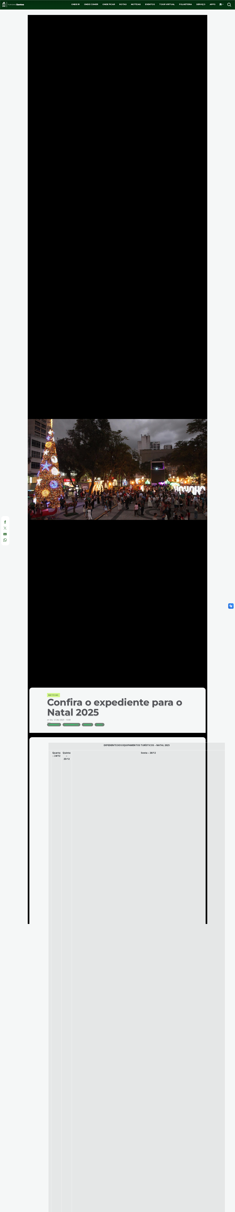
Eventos (150, 4)
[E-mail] (2, 534)
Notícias (136, 4)
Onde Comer (91, 4)
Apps (212, 4)
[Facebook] (2, 522)
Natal (99, 725)
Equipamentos (71, 725)
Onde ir (75, 4)
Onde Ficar (108, 4)
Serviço (200, 4)
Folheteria (185, 4)
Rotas (122, 4)
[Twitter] (2, 528)
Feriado (87, 725)
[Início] (13, 4)
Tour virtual (167, 4)
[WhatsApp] (2, 540)
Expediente (54, 725)
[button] (221, 4)
